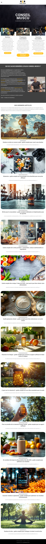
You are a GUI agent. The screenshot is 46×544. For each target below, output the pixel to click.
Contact (24, 540)
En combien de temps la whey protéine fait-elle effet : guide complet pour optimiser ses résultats (23, 460)
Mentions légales (19, 540)
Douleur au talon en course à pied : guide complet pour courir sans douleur (23, 142)
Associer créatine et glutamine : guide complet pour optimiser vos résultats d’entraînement (23, 496)
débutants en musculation (5, 90)
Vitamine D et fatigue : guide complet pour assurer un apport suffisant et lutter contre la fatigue (23, 355)
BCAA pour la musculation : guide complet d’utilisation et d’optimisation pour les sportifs (23, 212)
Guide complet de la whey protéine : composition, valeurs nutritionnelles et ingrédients (23, 248)
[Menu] (1, 2)
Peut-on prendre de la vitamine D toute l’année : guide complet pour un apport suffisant (23, 425)
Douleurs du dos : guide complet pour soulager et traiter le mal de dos (23, 531)
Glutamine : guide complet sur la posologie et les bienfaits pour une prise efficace (23, 177)
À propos (28, 540)
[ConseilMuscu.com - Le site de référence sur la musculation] (23, 2)
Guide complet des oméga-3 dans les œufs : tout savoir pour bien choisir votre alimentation (23, 284)
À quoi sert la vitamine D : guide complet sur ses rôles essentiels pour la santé (23, 390)
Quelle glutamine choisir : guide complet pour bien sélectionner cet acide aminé (23, 319)
